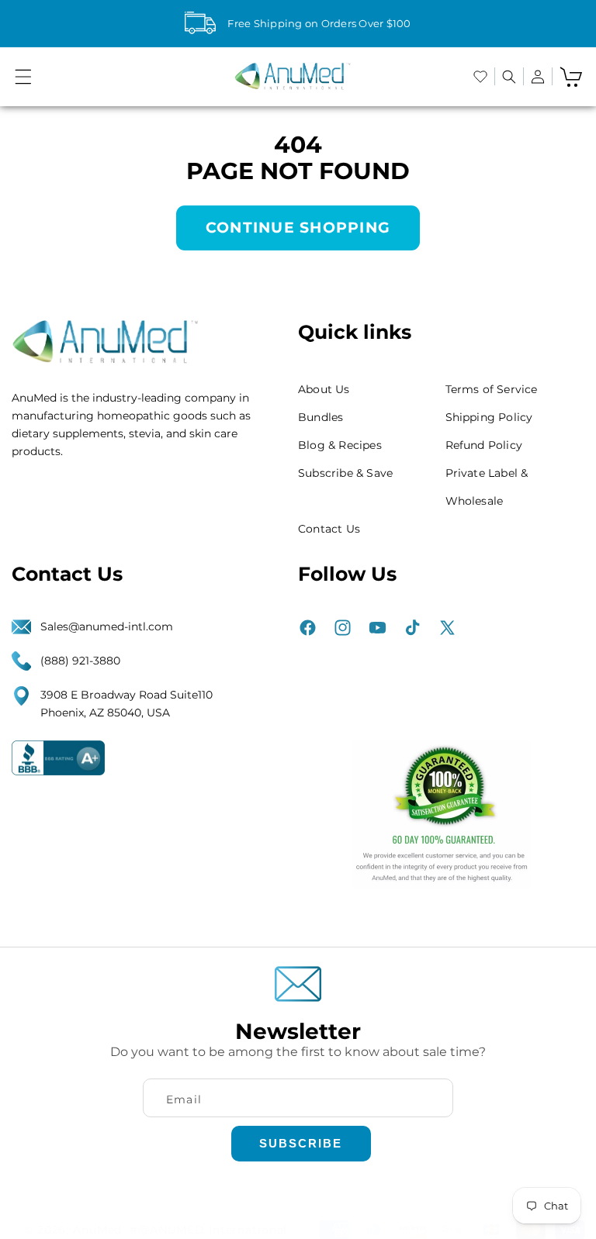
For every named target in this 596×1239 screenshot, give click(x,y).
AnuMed (97, 1230)
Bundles (320, 417)
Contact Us (329, 529)
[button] (23, 76)
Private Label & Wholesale (486, 487)
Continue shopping (298, 227)
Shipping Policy (489, 417)
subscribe (300, 1143)
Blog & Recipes (340, 445)
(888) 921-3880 (80, 661)
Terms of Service (491, 389)
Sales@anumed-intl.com (106, 626)
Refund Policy (484, 445)
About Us (324, 389)
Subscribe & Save (345, 473)
